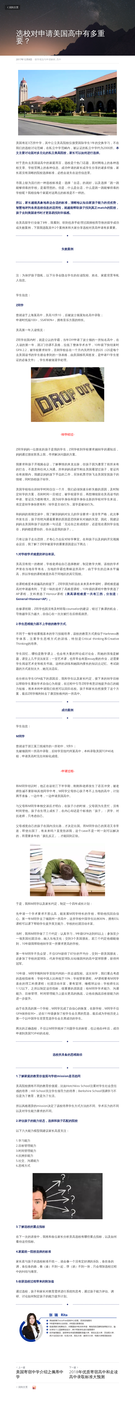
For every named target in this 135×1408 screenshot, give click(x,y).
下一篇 (72, 1367)
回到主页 (13, 7)
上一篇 (21, 1367)
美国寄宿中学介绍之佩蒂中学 (39, 1374)
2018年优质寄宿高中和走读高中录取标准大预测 (93, 1374)
